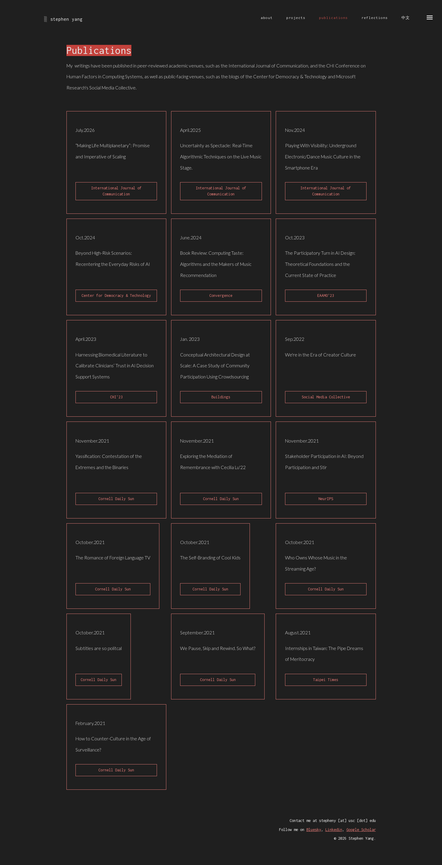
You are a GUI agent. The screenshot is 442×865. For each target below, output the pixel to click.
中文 (405, 18)
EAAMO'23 (325, 295)
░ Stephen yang (63, 19)
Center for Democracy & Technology (116, 295)
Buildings (220, 397)
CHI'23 (116, 397)
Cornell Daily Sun (116, 498)
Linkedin (333, 829)
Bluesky (313, 829)
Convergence (220, 295)
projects (295, 18)
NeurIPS (325, 498)
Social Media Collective (326, 397)
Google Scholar (361, 829)
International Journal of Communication (116, 191)
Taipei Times (325, 679)
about (267, 18)
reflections (374, 18)
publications (333, 18)
